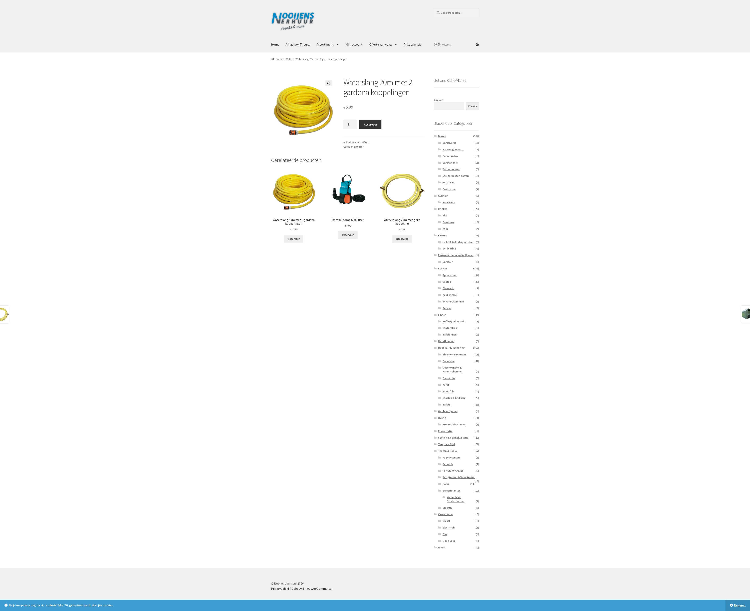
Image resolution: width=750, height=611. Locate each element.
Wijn (445, 229)
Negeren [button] (740, 605)
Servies (447, 308)
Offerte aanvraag (380, 44)
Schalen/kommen (453, 301)
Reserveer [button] (294, 238)
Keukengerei (450, 295)
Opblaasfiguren (447, 411)
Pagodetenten (451, 457)
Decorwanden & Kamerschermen (452, 369)
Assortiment (325, 44)
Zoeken (438, 100)
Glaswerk (448, 288)
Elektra (442, 235)
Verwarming (445, 514)
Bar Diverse (449, 142)
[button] (328, 83)
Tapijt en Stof (446, 444)
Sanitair (448, 262)
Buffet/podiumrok (453, 321)
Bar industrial (451, 156)
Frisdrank (448, 222)
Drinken (442, 209)
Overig (442, 418)
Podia (446, 484)
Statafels (448, 391)
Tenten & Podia (447, 451)
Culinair (443, 195)
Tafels (446, 404)
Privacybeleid (412, 44)
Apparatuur (450, 275)
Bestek (447, 282)
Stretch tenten (452, 490)
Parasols (448, 464)
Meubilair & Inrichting (451, 348)
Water (289, 59)
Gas (445, 534)
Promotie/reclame (454, 424)
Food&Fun (449, 202)
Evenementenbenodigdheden (455, 255)
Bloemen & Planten (454, 354)
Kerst (446, 385)
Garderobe (449, 378)
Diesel (446, 521)
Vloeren (447, 508)
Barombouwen (451, 169)
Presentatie (445, 431)
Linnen (442, 315)
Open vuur (449, 541)
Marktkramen (446, 341)
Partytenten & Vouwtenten (459, 477)
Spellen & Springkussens (453, 437)
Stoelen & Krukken (454, 398)
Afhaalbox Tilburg (298, 44)
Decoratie (448, 361)
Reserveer (370, 124)
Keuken (442, 268)
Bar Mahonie (450, 162)
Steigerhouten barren (456, 176)
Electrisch (449, 527)
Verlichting (449, 248)
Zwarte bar (449, 189)
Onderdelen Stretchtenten (455, 499)
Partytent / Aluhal (453, 471)
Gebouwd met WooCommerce (311, 588)
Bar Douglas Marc (453, 149)
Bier (445, 215)
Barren (442, 136)
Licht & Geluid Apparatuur (458, 242)
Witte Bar (448, 182)
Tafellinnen (450, 334)
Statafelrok (450, 328)
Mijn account (354, 44)
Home (275, 44)
